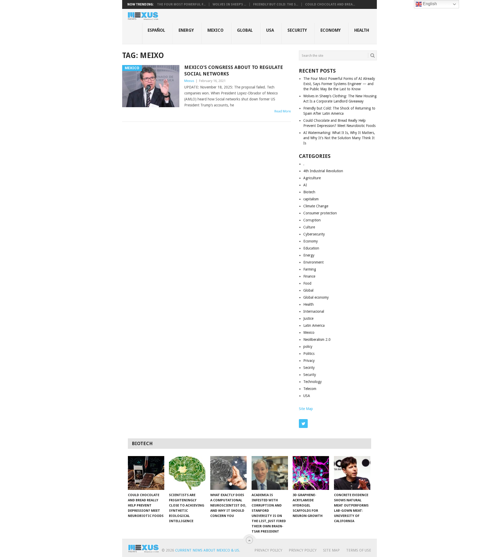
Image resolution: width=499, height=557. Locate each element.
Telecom (309, 389)
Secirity (309, 368)
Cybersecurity (314, 234)
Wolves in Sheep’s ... (229, 4)
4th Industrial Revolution (323, 171)
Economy (330, 30)
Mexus (189, 81)
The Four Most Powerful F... (181, 4)
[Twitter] (303, 423)
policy (307, 346)
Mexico (215, 30)
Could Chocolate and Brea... (330, 4)
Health (361, 30)
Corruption (312, 220)
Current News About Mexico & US (207, 550)
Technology (312, 382)
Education (311, 248)
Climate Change (315, 206)
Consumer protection (320, 213)
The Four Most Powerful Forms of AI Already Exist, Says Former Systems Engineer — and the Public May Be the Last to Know (339, 83)
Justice (308, 318)
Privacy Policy (268, 550)
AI (305, 185)
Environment (313, 262)
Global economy (316, 297)
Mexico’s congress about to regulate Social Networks (233, 70)
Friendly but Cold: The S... (275, 4)
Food (307, 283)
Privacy (309, 360)
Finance (309, 276)
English (429, 4)
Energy (186, 30)
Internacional (313, 311)
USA (270, 30)
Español (156, 30)
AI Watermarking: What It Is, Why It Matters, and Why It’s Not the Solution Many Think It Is (339, 138)
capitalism (311, 199)
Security (297, 30)
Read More (282, 111)
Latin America (314, 325)
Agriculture (312, 178)
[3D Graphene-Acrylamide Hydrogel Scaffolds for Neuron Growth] (311, 473)
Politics (308, 353)
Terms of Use (358, 550)
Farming (309, 269)
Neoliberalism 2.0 (317, 339)
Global (245, 30)
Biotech (309, 192)
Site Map (306, 409)
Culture (309, 227)
